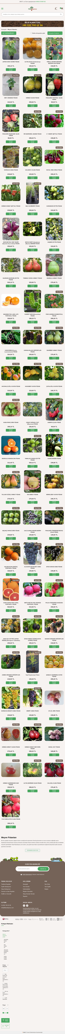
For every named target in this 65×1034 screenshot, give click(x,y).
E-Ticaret (27, 1032)
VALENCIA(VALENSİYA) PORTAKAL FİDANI (11, 567)
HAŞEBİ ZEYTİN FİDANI (54, 242)
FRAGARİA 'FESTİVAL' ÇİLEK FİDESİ (54, 98)
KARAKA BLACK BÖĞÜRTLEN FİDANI (32, 351)
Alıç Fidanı (5, 946)
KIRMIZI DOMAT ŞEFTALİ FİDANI (11, 206)
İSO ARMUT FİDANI (32, 494)
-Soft (23, 1032)
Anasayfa (3, 29)
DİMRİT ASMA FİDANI (32, 711)
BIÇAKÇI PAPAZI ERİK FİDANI (10, 530)
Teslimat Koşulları (6, 884)
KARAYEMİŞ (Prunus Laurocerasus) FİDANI (10, 351)
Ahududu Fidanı (6, 941)
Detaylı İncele (11, 69)
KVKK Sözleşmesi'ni (27, 874)
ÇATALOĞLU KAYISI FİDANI (54, 386)
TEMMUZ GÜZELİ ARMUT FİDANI (32, 278)
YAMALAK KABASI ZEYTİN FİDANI (32, 459)
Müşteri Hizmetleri (28, 891)
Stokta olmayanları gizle (38, 33)
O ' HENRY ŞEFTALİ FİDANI (54, 134)
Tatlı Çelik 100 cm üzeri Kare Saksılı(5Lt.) (5, 978)
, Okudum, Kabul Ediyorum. (33, 874)
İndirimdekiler (26, 889)
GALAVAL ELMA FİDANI (54, 783)
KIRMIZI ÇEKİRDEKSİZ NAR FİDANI (11, 783)
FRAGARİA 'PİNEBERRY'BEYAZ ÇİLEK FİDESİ (54, 531)
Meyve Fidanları (5, 936)
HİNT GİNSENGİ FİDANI (10, 98)
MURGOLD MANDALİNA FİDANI (11, 458)
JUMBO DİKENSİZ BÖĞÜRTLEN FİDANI (11, 675)
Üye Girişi (47, 884)
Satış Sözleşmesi (5, 889)
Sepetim (25, 896)
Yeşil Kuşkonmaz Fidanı (32, 675)
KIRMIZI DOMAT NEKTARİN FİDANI (32, 747)
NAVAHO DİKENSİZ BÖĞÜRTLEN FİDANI (54, 639)
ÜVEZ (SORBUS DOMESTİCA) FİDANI (54, 315)
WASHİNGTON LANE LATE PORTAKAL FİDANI (10, 315)
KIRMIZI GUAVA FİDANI (32, 98)
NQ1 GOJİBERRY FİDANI (33, 206)
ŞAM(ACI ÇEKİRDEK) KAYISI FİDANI (54, 675)
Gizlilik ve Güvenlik (6, 893)
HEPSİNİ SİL (7, 1026)
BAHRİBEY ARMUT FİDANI (54, 350)
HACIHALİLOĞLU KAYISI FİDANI (11, 386)
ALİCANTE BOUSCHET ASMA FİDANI (32, 567)
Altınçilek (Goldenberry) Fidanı (6, 952)
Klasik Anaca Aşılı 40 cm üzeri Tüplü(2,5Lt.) (5, 986)
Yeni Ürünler (26, 886)
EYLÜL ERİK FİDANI (54, 711)
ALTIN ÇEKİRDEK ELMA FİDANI (32, 783)
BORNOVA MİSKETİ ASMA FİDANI (10, 711)
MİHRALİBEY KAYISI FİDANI (54, 494)
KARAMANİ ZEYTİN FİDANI (54, 206)
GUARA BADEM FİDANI (54, 458)
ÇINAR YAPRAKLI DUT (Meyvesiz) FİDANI (32, 423)
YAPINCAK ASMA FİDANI (11, 170)
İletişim (46, 889)
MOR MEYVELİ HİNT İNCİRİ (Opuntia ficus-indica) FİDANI (10, 242)
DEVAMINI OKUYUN (32, 850)
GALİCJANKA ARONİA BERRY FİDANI (32, 531)
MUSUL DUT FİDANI (54, 747)
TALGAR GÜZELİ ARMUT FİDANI (11, 494)
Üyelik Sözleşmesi (6, 886)
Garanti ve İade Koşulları (8, 891)
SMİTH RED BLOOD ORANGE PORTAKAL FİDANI (32, 603)
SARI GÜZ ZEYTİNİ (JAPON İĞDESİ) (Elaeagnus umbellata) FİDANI (11, 639)
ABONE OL (43, 869)
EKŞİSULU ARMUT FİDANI (54, 278)
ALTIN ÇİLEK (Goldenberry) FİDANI (32, 62)
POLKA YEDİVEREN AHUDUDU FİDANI (54, 603)
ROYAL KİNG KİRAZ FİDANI (54, 170)
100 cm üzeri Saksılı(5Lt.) (5, 993)
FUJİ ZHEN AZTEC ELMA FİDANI (11, 819)
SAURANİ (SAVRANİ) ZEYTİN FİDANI (11, 278)
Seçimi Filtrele (6, 1020)
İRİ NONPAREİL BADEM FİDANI (32, 134)
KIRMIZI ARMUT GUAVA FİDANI (11, 747)
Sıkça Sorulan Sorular (29, 893)
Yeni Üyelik (47, 886)
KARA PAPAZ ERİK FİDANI (10, 422)
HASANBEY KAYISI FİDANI (32, 386)
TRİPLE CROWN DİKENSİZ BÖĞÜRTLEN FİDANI (54, 62)
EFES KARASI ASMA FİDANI (54, 566)
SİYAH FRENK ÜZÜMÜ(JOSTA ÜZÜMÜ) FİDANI (32, 639)
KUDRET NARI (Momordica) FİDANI (32, 315)
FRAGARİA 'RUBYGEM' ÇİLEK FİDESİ (10, 134)
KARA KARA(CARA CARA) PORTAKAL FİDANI (10, 603)
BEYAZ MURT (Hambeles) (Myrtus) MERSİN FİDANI (32, 242)
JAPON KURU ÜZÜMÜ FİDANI (10, 61)
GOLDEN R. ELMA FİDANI (32, 170)
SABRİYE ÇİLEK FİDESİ (54, 422)
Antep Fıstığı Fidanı (5, 958)
